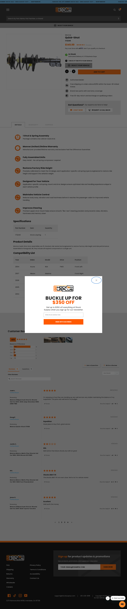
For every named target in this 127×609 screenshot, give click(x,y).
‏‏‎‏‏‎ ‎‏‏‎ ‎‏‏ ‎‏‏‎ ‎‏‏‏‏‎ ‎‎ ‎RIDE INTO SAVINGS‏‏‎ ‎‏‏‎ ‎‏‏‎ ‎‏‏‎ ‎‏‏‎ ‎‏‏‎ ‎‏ (63, 322)
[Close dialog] (96, 280)
